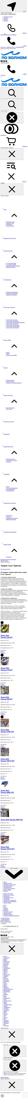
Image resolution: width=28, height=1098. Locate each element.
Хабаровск (6, 1020)
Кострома (5, 978)
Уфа (4, 1019)
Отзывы (5, 19)
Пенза (4, 995)
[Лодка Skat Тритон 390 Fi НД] (5, 755)
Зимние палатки (10, 380)
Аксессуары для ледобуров (12, 326)
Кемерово (5, 976)
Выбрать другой (12, 14)
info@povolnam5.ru (5, 920)
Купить (2, 651)
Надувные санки (10, 407)
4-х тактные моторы (11, 264)
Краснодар (6, 979)
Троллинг (8, 461)
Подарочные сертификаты (9, 901)
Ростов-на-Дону (7, 1000)
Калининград (6, 974)
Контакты (5, 20)
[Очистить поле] (14, 1051)
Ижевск (5, 970)
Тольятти (5, 1013)
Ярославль (6, 1025)
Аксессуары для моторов (12, 321)
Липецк (5, 983)
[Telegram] (3, 61)
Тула (4, 1016)
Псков (4, 999)
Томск (4, 1015)
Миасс (5, 985)
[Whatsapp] (6, 61)
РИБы (7, 354)
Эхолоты (8, 517)
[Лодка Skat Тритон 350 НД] (5, 632)
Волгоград (6, 963)
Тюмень (5, 1017)
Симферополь (6, 1007)
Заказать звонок (4, 62)
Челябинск (6, 1021)
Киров (5, 977)
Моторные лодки (10, 222)
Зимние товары (7, 902)
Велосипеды (6, 896)
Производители (7, 913)
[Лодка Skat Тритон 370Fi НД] (5, 726)
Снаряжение (6, 898)
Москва (5, 986)
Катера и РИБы (7, 889)
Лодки (5, 882)
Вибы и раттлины (10, 459)
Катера (8, 352)
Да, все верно (4, 14)
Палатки (5, 891)
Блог (4, 906)
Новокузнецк (6, 990)
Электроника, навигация (9, 900)
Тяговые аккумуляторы (12, 293)
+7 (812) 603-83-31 (5, 919)
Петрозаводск (6, 998)
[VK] (1, 61)
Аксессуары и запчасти (9, 888)
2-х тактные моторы (11, 263)
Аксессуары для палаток (12, 323)
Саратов (5, 1006)
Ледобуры (8, 557)
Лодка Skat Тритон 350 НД (6, 636)
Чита (4, 1024)
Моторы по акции (10, 267)
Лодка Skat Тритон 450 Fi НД (7, 848)
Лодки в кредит (10, 225)
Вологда (5, 965)
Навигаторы (9, 515)
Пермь (5, 996)
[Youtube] (5, 61)
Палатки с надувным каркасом (13, 382)
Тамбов (5, 1011)
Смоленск (5, 1008)
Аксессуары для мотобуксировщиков (15, 322)
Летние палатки (10, 381)
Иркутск (5, 972)
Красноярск (6, 981)
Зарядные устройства (11, 294)
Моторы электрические (12, 292)
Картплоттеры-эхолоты (12, 518)
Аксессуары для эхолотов (12, 327)
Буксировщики (10, 490)
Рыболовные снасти (8, 897)
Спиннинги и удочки (11, 460)
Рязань (5, 1002)
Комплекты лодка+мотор (9, 884)
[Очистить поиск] (12, 117)
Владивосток (6, 961)
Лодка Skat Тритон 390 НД (6, 698)
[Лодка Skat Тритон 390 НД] (5, 694)
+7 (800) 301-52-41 (5, 918)
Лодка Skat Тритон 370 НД (6, 669)
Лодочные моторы (7, 886)
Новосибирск (6, 991)
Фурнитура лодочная (8, 895)
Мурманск (6, 987)
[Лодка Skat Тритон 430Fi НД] (5, 816)
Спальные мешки (10, 489)
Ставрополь (6, 1010)
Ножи (7, 486)
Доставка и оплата (7, 16)
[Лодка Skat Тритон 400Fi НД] (5, 787)
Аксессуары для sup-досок (12, 325)
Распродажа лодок (7, 914)
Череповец (6, 1023)
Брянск (5, 960)
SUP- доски (9, 409)
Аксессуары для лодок (11, 319)
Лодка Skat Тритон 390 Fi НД (7, 760)
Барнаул (5, 959)
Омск (4, 993)
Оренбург (5, 994)
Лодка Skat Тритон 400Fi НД (7, 791)
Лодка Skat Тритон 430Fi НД (12, 820)
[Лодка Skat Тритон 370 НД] (5, 664)
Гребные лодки (10, 223)
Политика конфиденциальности (11, 915)
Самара (5, 1003)
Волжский (6, 964)
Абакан (5, 956)
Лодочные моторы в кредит (13, 266)
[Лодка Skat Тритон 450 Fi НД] (5, 843)
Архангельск (6, 957)
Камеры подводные (11, 519)
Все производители (5, 569)
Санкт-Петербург (7, 1004)
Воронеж (5, 966)
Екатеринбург (6, 968)
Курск (4, 982)
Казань (5, 973)
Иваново (5, 969)
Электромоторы (7, 887)
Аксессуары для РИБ (11, 355)
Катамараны (9, 224)
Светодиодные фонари (12, 488)
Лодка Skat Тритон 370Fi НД (7, 731)
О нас (4, 905)
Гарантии (5, 18)
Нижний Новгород (8, 989)
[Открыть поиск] (12, 93)
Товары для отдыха (8, 893)
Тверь (4, 1012)
